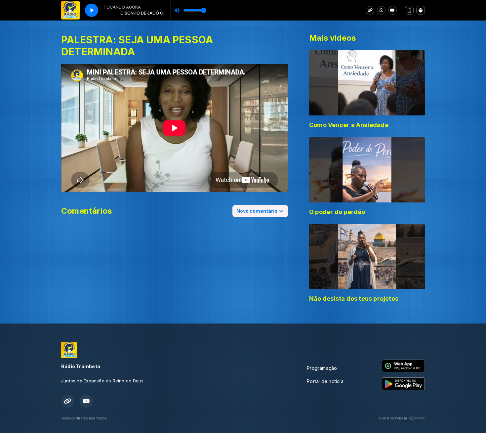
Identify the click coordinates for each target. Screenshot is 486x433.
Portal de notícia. (325, 381)
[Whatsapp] (381, 10)
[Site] (370, 10)
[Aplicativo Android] (420, 10)
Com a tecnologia (393, 418)
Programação (322, 368)
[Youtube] (392, 10)
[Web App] (409, 10)
